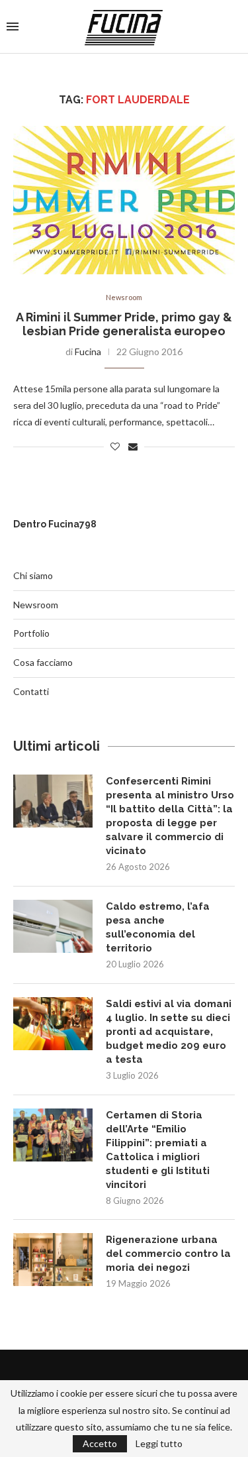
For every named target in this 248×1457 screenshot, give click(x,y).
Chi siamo (33, 575)
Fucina (88, 351)
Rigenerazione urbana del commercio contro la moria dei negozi (168, 1253)
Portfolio (31, 633)
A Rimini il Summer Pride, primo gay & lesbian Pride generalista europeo (124, 324)
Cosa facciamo (43, 662)
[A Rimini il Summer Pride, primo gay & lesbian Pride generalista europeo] (124, 200)
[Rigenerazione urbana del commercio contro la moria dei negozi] (53, 1259)
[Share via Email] (133, 446)
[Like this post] (115, 446)
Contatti (31, 691)
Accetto (100, 1443)
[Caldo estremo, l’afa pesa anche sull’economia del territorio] (53, 926)
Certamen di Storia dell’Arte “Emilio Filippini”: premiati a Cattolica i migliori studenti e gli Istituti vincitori (158, 1150)
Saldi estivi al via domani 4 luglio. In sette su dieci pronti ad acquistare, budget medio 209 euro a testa (168, 1031)
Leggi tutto (159, 1443)
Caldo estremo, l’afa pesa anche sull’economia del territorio (158, 927)
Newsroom (124, 297)
